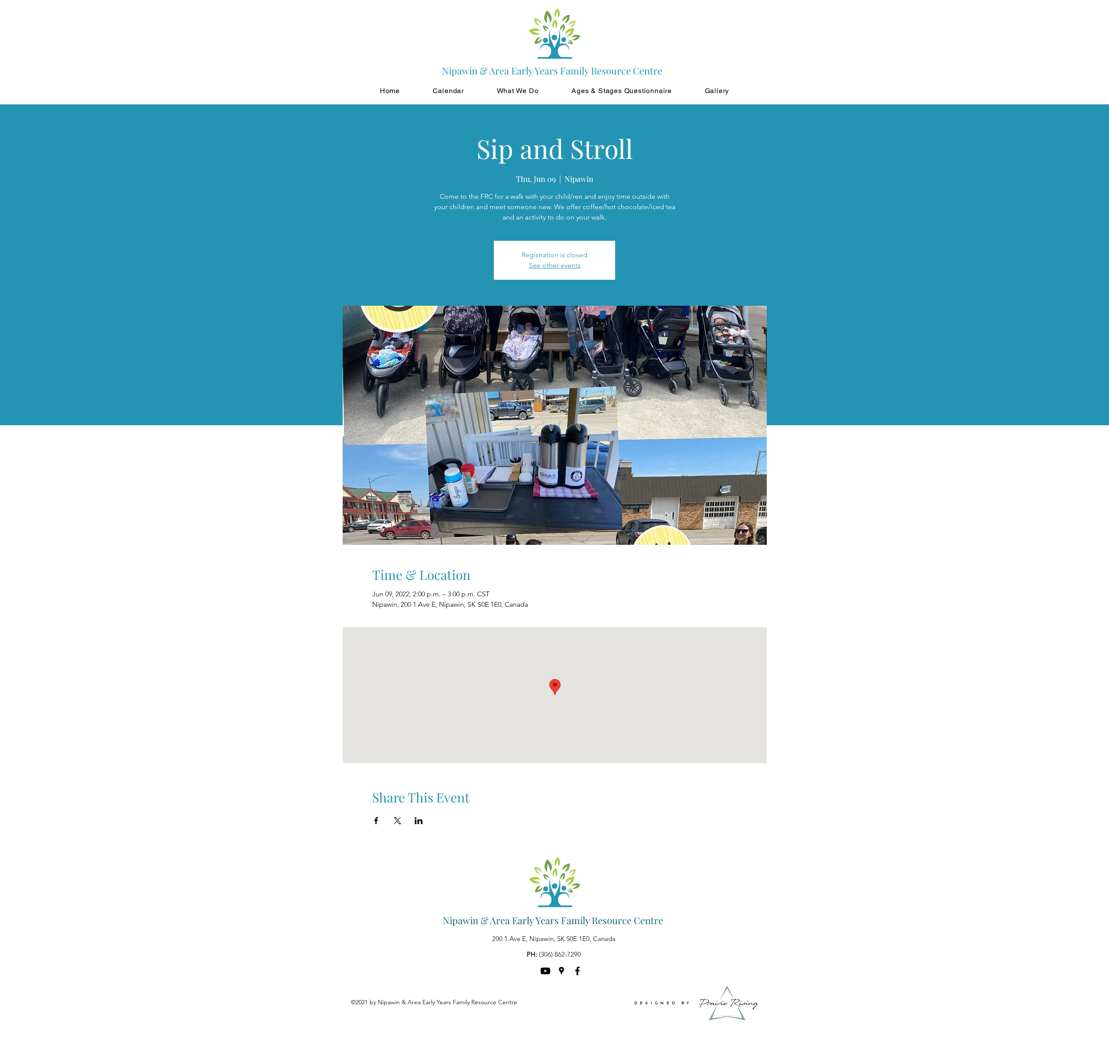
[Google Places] (561, 971)
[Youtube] (545, 971)
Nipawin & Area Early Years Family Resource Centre (553, 920)
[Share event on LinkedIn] (419, 820)
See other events (554, 265)
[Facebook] (577, 971)
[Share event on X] (397, 820)
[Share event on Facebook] (376, 820)
